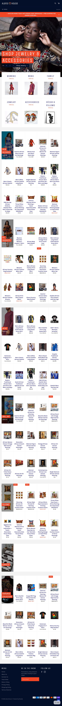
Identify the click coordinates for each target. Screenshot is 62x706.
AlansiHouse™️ (9, 699)
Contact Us (5, 677)
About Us (4, 674)
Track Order (5, 679)
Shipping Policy (6, 687)
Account (58, 9)
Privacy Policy (6, 684)
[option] (31, 47)
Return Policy (5, 682)
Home (3, 671)
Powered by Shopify (18, 699)
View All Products (23, 66)
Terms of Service (6, 690)
